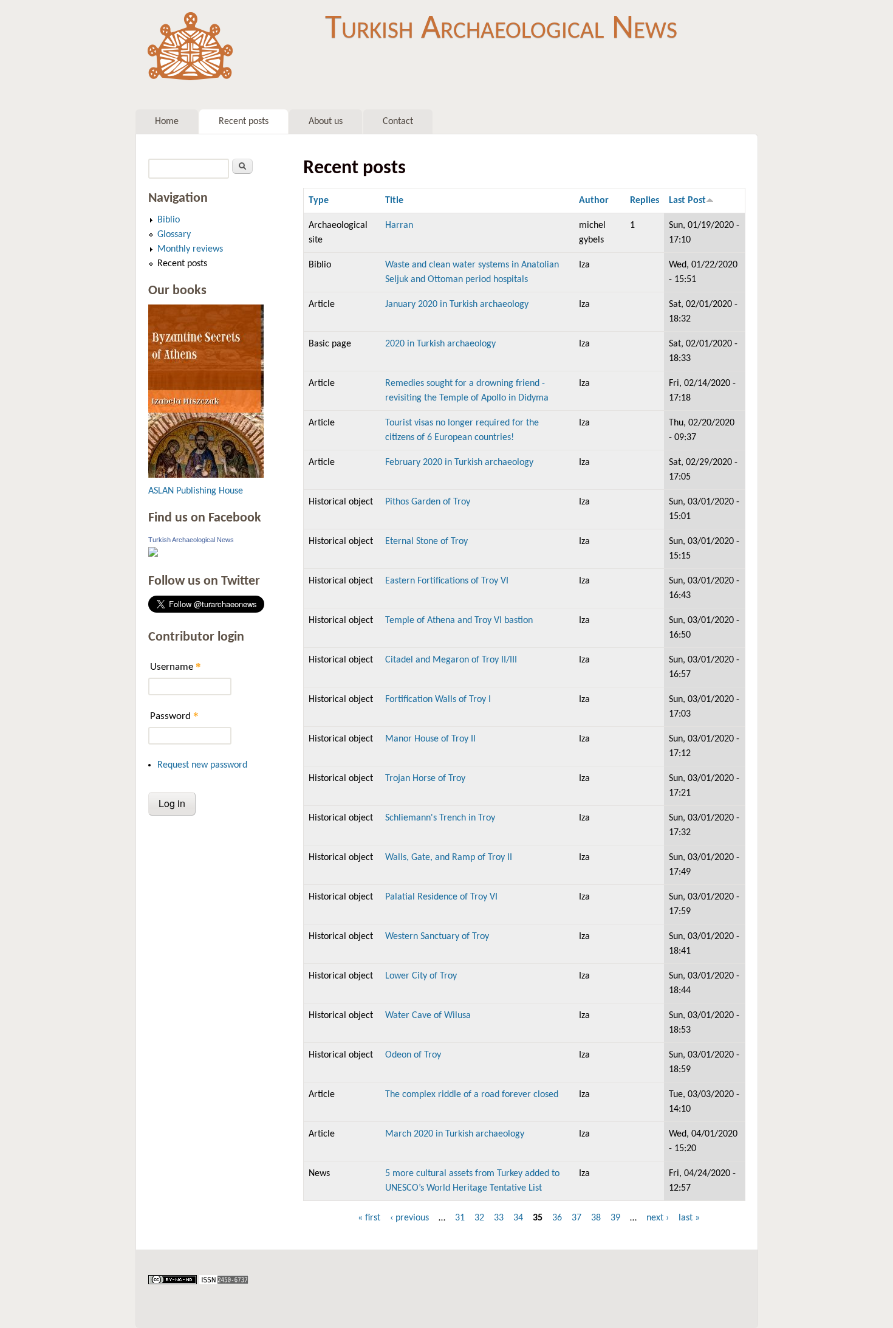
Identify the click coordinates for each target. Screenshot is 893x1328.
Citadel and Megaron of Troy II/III (451, 660)
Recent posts (244, 121)
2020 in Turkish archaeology (440, 344)
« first (369, 1218)
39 (615, 1218)
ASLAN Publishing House (195, 491)
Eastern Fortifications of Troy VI (446, 581)
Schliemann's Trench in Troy (440, 818)
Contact (398, 121)
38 (596, 1218)
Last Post (687, 200)
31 (460, 1218)
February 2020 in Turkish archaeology (459, 462)
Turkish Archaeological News (501, 29)
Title (394, 200)
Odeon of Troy (413, 1055)
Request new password (202, 765)
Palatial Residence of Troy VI (441, 897)
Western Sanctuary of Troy (437, 936)
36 (557, 1218)
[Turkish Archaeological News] (153, 554)
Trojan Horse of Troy (425, 778)
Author (594, 200)
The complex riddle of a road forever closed (471, 1094)
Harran (399, 225)
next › (657, 1218)
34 (518, 1218)
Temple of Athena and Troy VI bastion (459, 620)
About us (326, 121)
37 (576, 1218)
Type (319, 200)
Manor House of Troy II (430, 739)
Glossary (174, 234)
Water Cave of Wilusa (428, 1015)
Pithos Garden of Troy (427, 502)
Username (175, 666)
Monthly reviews (190, 249)
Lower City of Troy (421, 976)
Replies (644, 200)
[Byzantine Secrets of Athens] (206, 475)
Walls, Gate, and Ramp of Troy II (448, 857)
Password (174, 715)
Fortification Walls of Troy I (438, 699)
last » (689, 1218)
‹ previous (409, 1218)
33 (499, 1218)
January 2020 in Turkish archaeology (457, 304)
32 (479, 1218)
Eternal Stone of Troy (426, 541)
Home (167, 121)
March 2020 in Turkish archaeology (454, 1134)
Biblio (168, 220)
